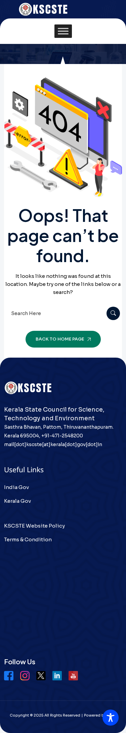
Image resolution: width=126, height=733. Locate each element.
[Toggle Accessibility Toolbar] (110, 717)
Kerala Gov (17, 501)
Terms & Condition (28, 539)
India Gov (16, 487)
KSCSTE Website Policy (34, 526)
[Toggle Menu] (63, 31)
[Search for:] (63, 313)
